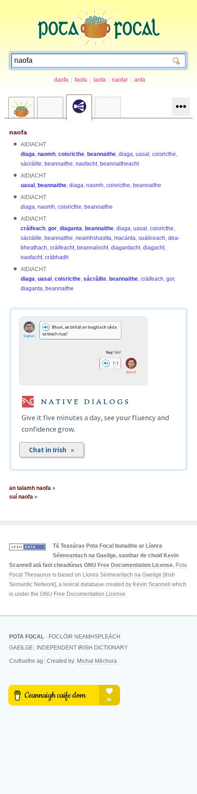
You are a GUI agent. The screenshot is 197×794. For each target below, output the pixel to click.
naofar (120, 80)
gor (52, 228)
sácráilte (31, 164)
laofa (99, 80)
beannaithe (101, 154)
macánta (125, 238)
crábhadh (57, 257)
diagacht (153, 247)
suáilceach (151, 238)
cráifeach (33, 228)
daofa (61, 80)
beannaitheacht (119, 164)
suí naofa (23, 497)
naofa (18, 132)
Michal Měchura (97, 661)
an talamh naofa (32, 488)
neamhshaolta (93, 238)
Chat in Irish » (51, 449)
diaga (28, 154)
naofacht (86, 164)
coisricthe (71, 154)
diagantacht (125, 247)
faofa (81, 80)
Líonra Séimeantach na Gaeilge (122, 575)
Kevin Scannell (151, 584)
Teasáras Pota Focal (87, 546)
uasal (142, 154)
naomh (46, 154)
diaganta (71, 228)
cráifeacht (62, 247)
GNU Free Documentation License (128, 565)
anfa (139, 80)
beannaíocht (92, 247)
